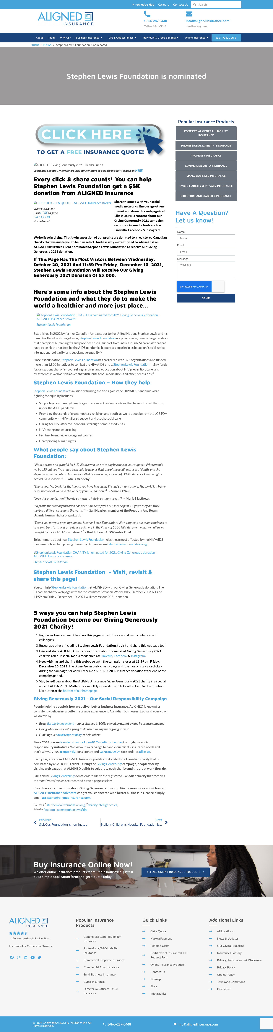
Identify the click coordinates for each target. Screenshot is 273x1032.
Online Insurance (195, 37)
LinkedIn (107, 656)
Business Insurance (87, 37)
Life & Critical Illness (121, 37)
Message (182, 258)
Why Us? (65, 37)
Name (181, 231)
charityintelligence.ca (102, 805)
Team (51, 37)
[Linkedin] (26, 957)
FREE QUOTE (42, 217)
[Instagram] (19, 957)
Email (180, 245)
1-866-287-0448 (155, 21)
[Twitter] (39, 957)
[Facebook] (12, 957)
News (47, 45)
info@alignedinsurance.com (208, 21)
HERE (139, 170)
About (39, 37)
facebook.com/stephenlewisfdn (65, 810)
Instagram (138, 656)
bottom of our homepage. (80, 691)
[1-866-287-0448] (147, 14)
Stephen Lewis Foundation (54, 325)
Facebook (121, 656)
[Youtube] (32, 957)
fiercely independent (60, 723)
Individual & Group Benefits (159, 37)
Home (35, 45)
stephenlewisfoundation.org (127, 544)
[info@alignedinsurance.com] (189, 14)
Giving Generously (109, 764)
